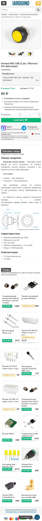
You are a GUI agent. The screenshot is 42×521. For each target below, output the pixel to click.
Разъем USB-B (8, 434)
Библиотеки (31, 512)
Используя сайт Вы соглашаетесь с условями (21, 511)
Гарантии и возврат (13, 510)
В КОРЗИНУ (7, 306)
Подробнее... (6, 70)
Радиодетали (13, 14)
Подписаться (28, 306)
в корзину (19, 120)
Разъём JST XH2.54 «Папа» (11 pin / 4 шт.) (29, 333)
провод (17, 202)
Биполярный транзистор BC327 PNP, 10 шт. (29, 369)
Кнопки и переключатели (29, 14)
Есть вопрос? (25, 517)
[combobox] (18, 83)
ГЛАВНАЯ (4, 14)
